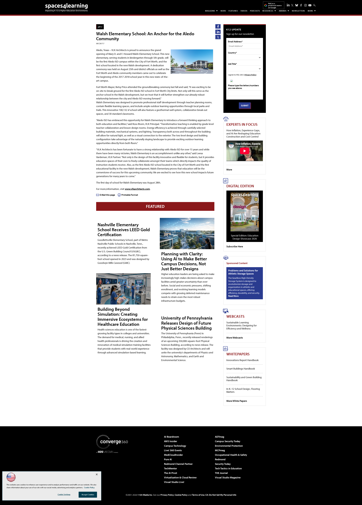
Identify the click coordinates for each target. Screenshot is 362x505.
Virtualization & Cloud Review (180, 477)
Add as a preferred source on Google (275, 5)
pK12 (100, 26)
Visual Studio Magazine (228, 477)
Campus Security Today (227, 441)
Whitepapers (238, 353)
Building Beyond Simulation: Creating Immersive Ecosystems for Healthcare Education (123, 316)
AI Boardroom (171, 436)
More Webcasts (234, 337)
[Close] (97, 474)
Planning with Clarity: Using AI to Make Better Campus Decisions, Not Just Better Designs (184, 261)
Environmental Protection (229, 445)
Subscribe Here (234, 246)
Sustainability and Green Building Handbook (244, 379)
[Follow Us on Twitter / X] (292, 5)
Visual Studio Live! (174, 482)
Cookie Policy (181, 494)
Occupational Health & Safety (231, 454)
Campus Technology (175, 445)
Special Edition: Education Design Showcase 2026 (244, 237)
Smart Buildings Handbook (240, 368)
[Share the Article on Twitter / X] (218, 37)
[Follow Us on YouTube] (309, 5)
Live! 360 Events (173, 450)
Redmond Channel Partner (178, 464)
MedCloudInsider (173, 454)
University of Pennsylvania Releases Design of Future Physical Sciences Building (186, 323)
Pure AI (168, 459)
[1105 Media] (113, 467)
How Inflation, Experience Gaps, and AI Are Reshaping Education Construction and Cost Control (243, 133)
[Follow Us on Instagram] (305, 5)
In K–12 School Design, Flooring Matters (243, 390)
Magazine (210, 11)
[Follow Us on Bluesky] (296, 5)
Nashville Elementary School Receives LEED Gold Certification (124, 229)
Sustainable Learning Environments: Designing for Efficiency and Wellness (241, 325)
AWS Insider (170, 441)
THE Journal (221, 473)
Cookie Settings (64, 494)
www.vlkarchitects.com (137, 189)
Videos (244, 11)
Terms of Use (198, 494)
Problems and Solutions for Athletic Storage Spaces (243, 272)
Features (233, 11)
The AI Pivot (170, 473)
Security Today (223, 464)
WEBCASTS (235, 316)
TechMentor (170, 468)
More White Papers (236, 400)
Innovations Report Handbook (242, 360)
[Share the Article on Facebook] (218, 26)
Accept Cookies (88, 494)
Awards (282, 11)
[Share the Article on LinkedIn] (218, 32)
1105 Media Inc (144, 494)
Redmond (220, 459)
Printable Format (129, 194)
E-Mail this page (107, 194)
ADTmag (219, 436)
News (223, 11)
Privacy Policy (250, 74)
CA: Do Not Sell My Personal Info (220, 494)
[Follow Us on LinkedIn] (288, 5)
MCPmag (220, 450)
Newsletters (298, 11)
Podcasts (255, 11)
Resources (267, 11)
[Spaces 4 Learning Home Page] (66, 7)
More (310, 11)
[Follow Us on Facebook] (301, 5)
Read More (233, 295)
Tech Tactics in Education (228, 468)
